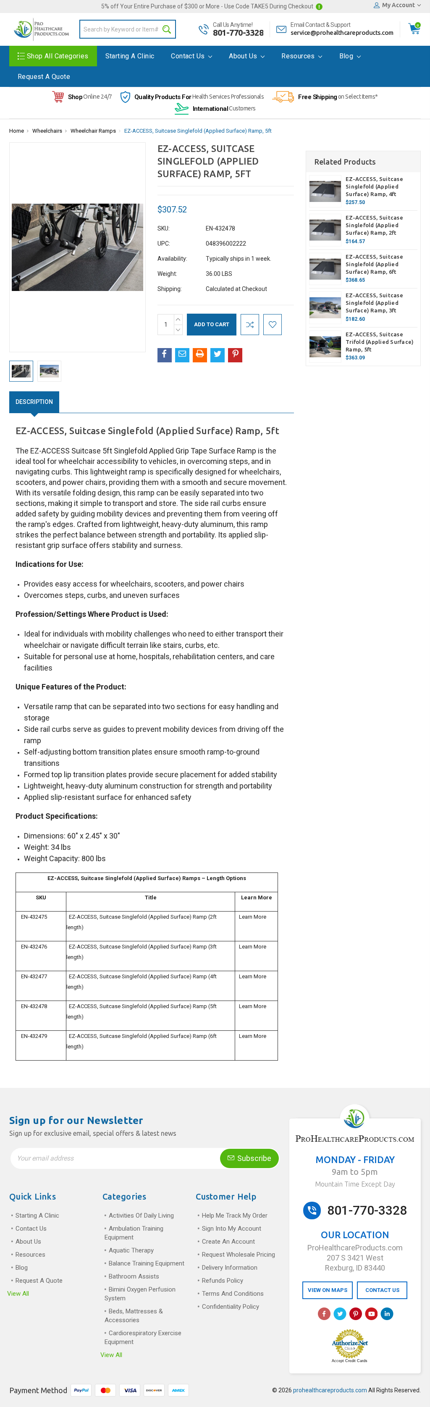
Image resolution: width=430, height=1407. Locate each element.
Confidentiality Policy (230, 1306)
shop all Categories (58, 56)
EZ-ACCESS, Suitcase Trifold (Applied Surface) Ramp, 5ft (380, 341)
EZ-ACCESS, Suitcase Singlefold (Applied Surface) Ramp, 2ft (374, 225)
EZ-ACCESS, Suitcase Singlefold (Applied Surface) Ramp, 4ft (374, 186)
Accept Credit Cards (349, 1361)
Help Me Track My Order (234, 1215)
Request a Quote (44, 77)
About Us (244, 56)
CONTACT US (382, 1290)
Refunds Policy (222, 1280)
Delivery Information (229, 1267)
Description (34, 401)
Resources (299, 56)
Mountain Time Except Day (355, 1184)
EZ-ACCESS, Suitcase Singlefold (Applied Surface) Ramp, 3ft (374, 302)
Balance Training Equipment (146, 1263)
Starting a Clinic (130, 56)
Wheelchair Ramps (93, 131)
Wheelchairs (47, 131)
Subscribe (253, 1158)
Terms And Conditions (233, 1293)
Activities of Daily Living (141, 1215)
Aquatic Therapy (131, 1250)
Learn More (252, 917)
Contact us (188, 56)
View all (18, 1293)
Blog (347, 56)
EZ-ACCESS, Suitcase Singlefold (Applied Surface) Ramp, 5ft (198, 131)
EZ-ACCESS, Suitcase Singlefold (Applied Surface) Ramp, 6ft (374, 264)
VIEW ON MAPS (327, 1290)
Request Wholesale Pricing (238, 1254)
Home (16, 131)
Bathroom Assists (134, 1276)
